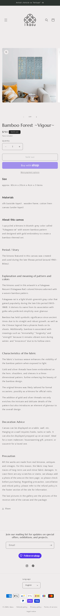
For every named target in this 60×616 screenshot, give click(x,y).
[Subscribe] (51, 545)
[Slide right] (36, 117)
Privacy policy (36, 607)
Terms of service (50, 607)
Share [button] (8, 509)
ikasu (12, 607)
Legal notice (31, 611)
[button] (6, 20)
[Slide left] (23, 117)
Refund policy (22, 607)
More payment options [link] (30, 172)
